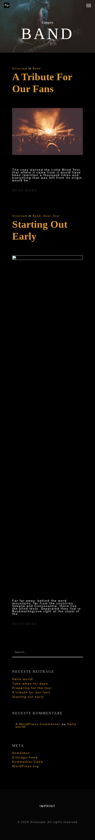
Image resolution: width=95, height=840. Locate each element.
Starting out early (28, 696)
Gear (47, 216)
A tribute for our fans (31, 692)
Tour (56, 216)
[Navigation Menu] (88, 5)
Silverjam (19, 68)
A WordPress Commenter (37, 724)
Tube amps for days (30, 683)
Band (37, 68)
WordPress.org (25, 766)
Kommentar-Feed (27, 761)
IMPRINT (47, 806)
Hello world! (23, 679)
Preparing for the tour (32, 688)
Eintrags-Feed (25, 757)
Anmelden (21, 753)
